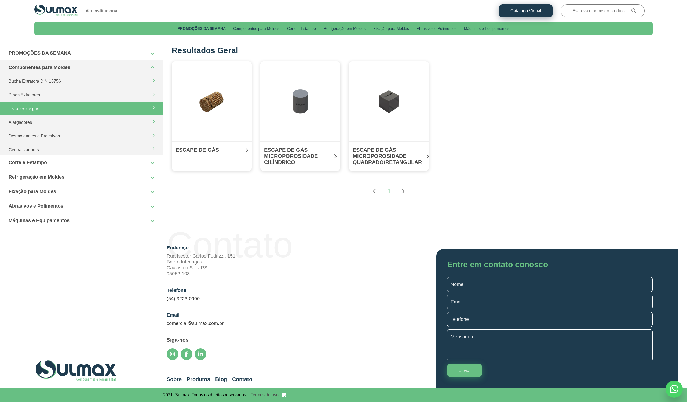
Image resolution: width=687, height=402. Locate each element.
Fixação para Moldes (391, 29)
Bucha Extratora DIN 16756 (35, 81)
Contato (242, 379)
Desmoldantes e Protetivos (34, 136)
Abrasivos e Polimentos (436, 29)
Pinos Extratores (24, 95)
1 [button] (389, 191)
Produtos (198, 379)
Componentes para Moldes (256, 29)
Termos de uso (265, 395)
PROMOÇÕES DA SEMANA (202, 29)
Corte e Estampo (301, 29)
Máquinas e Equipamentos (486, 29)
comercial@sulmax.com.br (195, 323)
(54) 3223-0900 (183, 298)
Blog (221, 379)
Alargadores (20, 122)
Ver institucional (102, 11)
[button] (374, 191)
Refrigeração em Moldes (345, 29)
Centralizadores (24, 149)
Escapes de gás (24, 108)
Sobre (174, 379)
